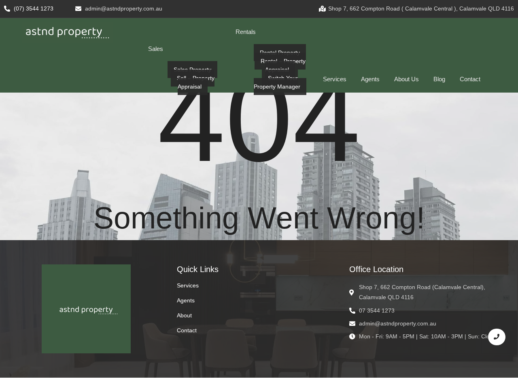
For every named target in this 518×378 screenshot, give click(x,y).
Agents (186, 300)
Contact (187, 330)
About (184, 315)
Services (188, 285)
